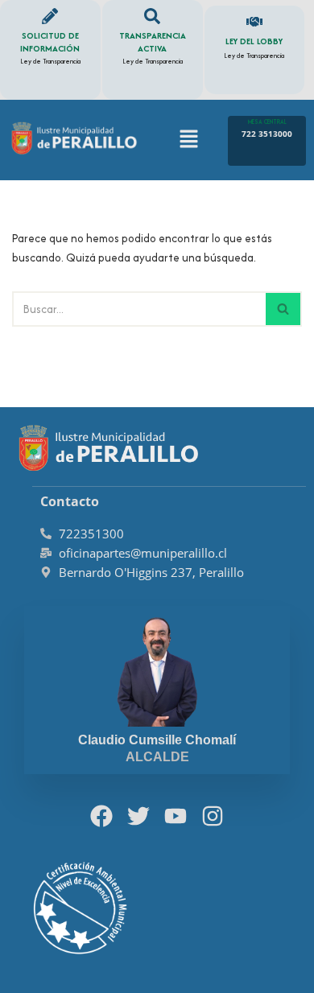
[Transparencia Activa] (152, 16)
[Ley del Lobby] (254, 22)
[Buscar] (284, 309)
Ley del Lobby (254, 41)
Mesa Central (267, 121)
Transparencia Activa (152, 42)
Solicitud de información (50, 42)
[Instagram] (212, 816)
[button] (188, 141)
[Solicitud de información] (50, 16)
